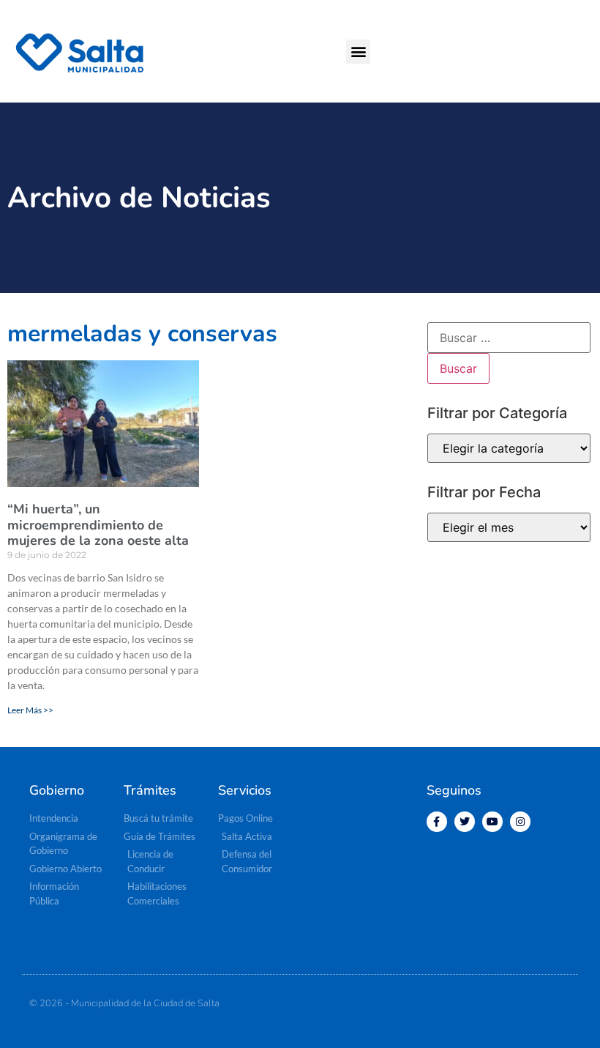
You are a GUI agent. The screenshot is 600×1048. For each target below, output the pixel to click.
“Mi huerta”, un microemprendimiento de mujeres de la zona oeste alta (98, 524)
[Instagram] (520, 821)
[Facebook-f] (437, 821)
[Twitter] (464, 821)
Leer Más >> (30, 710)
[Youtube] (492, 821)
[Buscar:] (508, 337)
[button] (358, 52)
